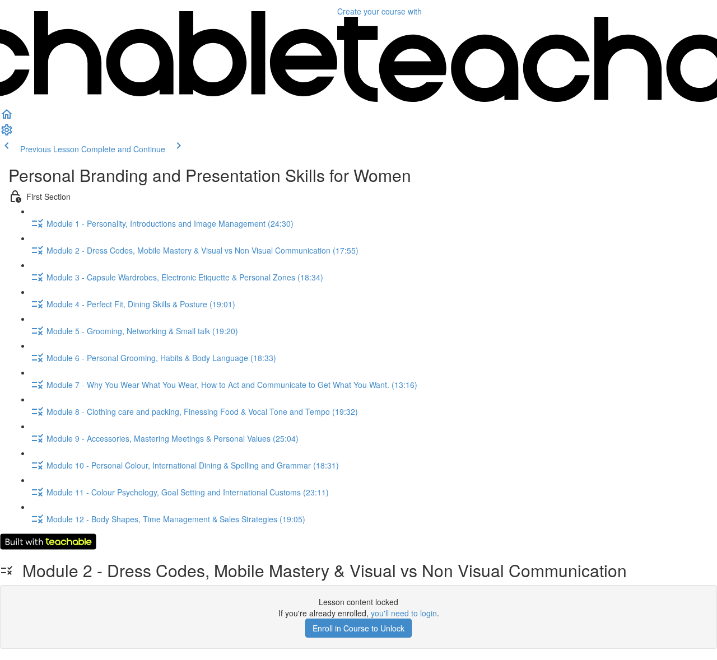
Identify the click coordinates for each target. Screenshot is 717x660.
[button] (6, 117)
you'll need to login (404, 613)
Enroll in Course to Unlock (358, 628)
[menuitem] (6, 133)
